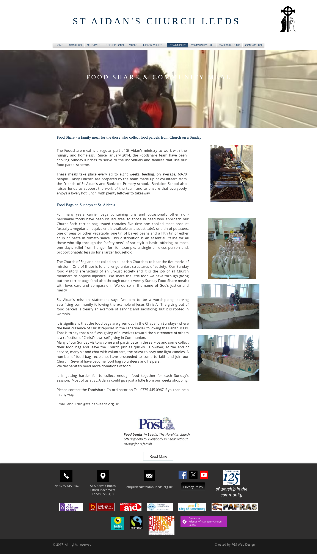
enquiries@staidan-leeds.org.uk (93, 404)
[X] (193, 475)
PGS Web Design (245, 544)
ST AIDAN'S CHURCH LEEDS (156, 21)
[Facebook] (183, 475)
